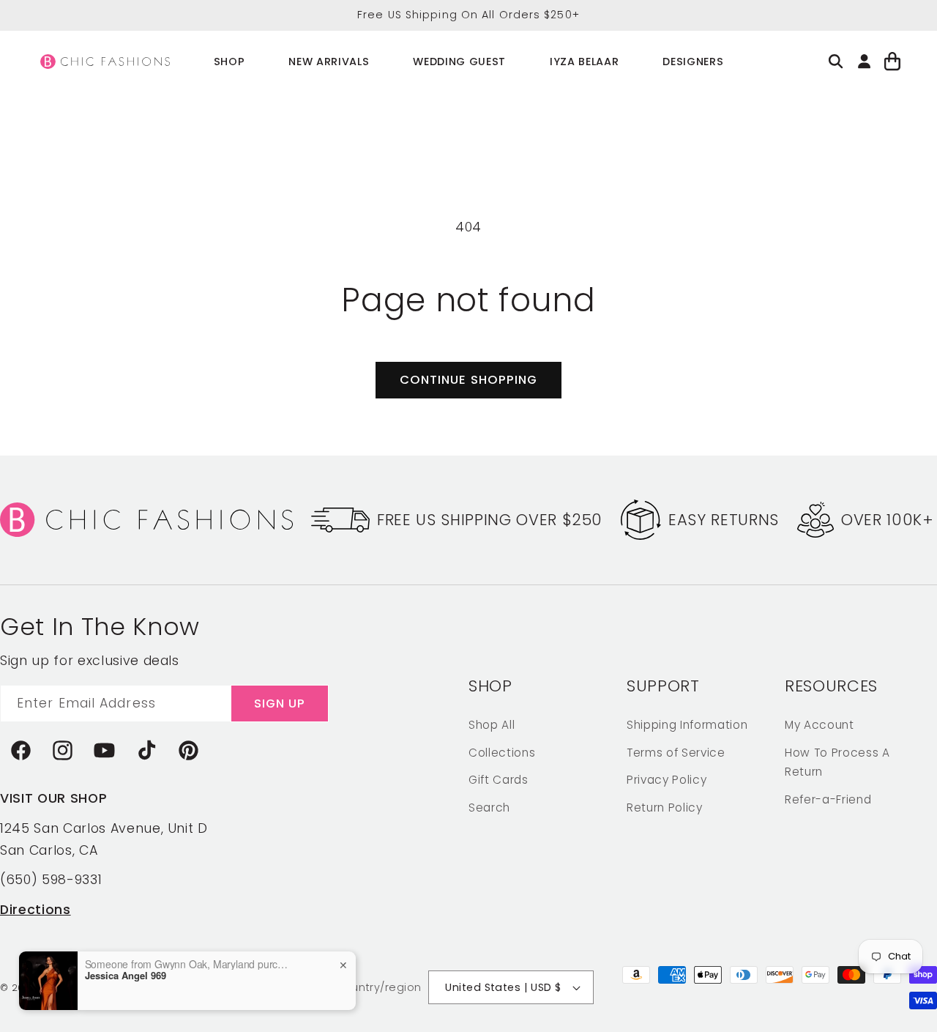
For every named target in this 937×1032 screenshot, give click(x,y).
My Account (819, 724)
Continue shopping (469, 379)
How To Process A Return (837, 761)
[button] (229, 61)
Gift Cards (498, 779)
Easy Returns (723, 519)
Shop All (491, 724)
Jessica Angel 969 (125, 975)
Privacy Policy (666, 779)
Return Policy (665, 806)
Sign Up (280, 702)
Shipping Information (687, 724)
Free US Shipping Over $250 (489, 519)
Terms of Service (676, 752)
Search (489, 806)
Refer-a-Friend (828, 798)
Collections (501, 752)
